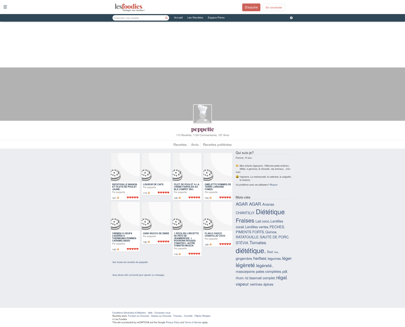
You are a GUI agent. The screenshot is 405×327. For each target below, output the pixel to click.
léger (287, 258)
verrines (256, 284)
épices (268, 284)
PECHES (277, 226)
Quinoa (270, 231)
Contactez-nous (162, 312)
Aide (150, 312)
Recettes (180, 144)
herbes (259, 258)
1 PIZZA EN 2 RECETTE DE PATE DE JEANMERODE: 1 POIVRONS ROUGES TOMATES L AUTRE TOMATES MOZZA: (186, 239)
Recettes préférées (217, 144)
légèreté (245, 265)
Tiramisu (177, 315)
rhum (240, 277)
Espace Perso (216, 17)
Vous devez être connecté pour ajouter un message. (138, 274)
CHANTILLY (245, 212)
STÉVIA (242, 242)
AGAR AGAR (248, 204)
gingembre (244, 258)
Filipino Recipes (202, 315)
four (270, 251)
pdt (284, 271)
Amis (195, 144)
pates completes (268, 271)
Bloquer (274, 184)
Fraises (245, 220)
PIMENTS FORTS (250, 231)
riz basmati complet (260, 277)
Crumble (188, 315)
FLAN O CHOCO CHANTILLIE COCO (215, 234)
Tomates (257, 242)
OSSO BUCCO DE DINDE (156, 233)
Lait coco (262, 220)
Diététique (270, 211)
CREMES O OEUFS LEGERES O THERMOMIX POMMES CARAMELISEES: (124, 237)
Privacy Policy (173, 322)
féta (276, 252)
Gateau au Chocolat (161, 315)
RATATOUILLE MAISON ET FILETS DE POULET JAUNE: (124, 187)
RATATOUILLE (247, 236)
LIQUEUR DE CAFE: (153, 184)
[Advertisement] (202, 45)
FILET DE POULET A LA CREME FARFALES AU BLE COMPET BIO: (186, 187)
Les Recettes (195, 17)
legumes (274, 258)
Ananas (268, 204)
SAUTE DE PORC (274, 236)
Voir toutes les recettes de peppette (130, 262)
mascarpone (245, 271)
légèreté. (264, 265)
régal (281, 277)
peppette (202, 129)
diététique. (251, 250)
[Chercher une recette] (166, 18)
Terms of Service (193, 322)
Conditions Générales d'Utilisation (129, 312)
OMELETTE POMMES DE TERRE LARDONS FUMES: (218, 187)
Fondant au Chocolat (138, 315)
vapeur (242, 284)
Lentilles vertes (256, 226)
